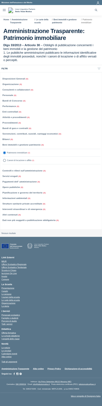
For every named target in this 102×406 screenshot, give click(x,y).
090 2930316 (21, 384)
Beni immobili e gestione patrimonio (21, 145)
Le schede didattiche (10, 336)
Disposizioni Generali (13, 79)
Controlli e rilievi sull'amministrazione (22, 171)
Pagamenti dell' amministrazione (19, 182)
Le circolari (6, 351)
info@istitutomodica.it (41, 384)
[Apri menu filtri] (99, 68)
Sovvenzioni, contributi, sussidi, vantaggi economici (30, 134)
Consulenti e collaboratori (16, 90)
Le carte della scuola (10, 300)
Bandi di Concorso (12, 101)
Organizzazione (10, 84)
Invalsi (4, 276)
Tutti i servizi (6, 324)
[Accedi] (98, 2)
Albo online (6, 357)
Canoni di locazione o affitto (19, 160)
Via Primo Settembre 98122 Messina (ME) (54, 382)
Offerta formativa (8, 333)
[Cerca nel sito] (96, 10)
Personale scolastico (10, 315)
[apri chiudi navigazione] (4, 10)
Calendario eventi (9, 354)
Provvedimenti (10, 123)
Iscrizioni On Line (9, 273)
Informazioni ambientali (14, 198)
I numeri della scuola (10, 297)
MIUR (4, 261)
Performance (9, 106)
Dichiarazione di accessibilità (78, 369)
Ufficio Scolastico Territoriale (14, 267)
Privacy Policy (54, 369)
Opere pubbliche (11, 187)
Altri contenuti (10, 215)
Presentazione (7, 288)
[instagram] (17, 374)
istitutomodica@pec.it (87, 384)
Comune (5, 279)
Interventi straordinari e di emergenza (22, 209)
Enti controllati (10, 112)
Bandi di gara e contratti (15, 128)
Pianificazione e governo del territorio (22, 193)
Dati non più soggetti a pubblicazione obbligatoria (29, 220)
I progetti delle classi (10, 339)
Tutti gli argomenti (9, 362)
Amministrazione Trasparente (15, 369)
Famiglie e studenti (9, 318)
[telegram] (21, 374)
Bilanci (6, 139)
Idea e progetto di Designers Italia (86, 396)
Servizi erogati (10, 176)
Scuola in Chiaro (8, 270)
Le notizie (5, 348)
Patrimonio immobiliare (17, 153)
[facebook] (14, 374)
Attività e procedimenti (14, 117)
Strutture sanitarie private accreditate (22, 204)
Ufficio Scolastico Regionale (13, 264)
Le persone (6, 294)
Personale (7, 95)
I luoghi (4, 291)
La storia (5, 306)
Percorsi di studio (9, 321)
